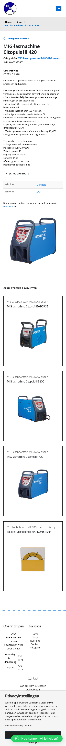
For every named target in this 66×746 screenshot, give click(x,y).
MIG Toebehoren (16, 527)
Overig (51, 527)
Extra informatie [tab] (18, 173)
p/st (39, 192)
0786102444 (9, 206)
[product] (33, 334)
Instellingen (33, 742)
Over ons (35, 640)
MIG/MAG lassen (50, 58)
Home (35, 634)
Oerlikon (41, 184)
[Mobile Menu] (58, 8)
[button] (37, 738)
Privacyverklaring (14, 725)
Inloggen (35, 647)
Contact (35, 644)
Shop (35, 637)
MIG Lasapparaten (29, 58)
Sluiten (28, 725)
